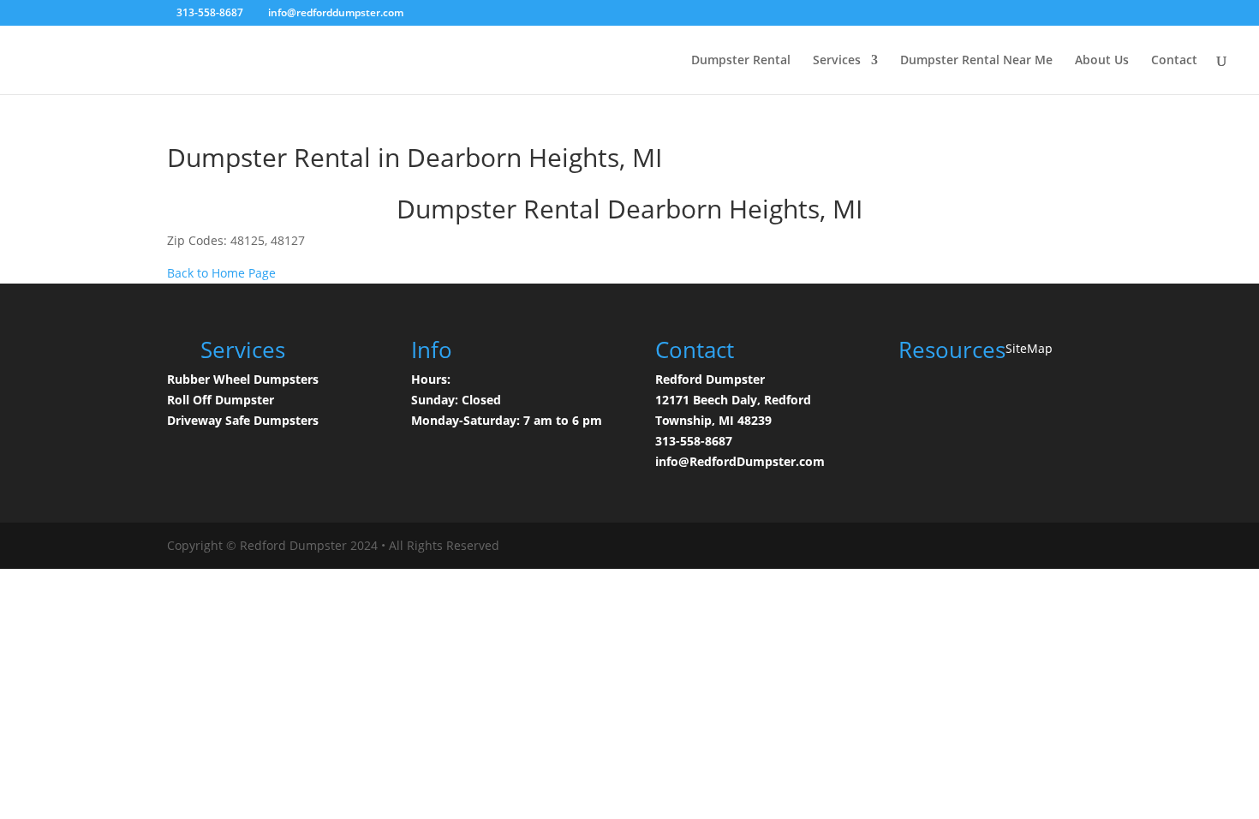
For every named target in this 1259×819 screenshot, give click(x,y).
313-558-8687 (693, 441)
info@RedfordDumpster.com (740, 461)
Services (837, 61)
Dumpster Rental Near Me (976, 61)
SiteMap (1029, 348)
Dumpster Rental (741, 61)
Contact (1174, 61)
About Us (1102, 61)
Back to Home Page (221, 273)
